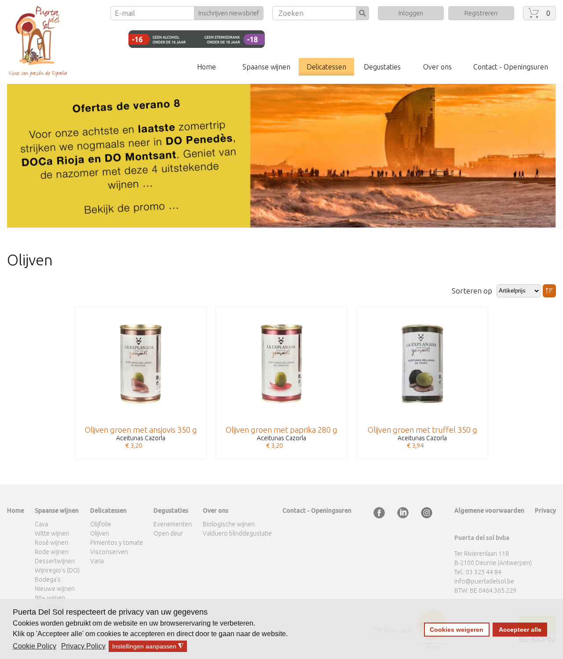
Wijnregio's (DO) (57, 570)
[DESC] (549, 290)
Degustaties (382, 67)
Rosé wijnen (51, 542)
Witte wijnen (52, 533)
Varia (97, 561)
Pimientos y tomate (116, 542)
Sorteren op (472, 290)
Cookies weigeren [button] (456, 629)
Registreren (480, 13)
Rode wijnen (52, 551)
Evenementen (173, 524)
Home (206, 67)
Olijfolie (100, 524)
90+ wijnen (50, 597)
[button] (35, 646)
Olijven (99, 533)
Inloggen (410, 13)
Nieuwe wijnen (55, 588)
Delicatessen (326, 67)
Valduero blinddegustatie (237, 533)
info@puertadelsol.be (484, 581)
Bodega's (48, 579)
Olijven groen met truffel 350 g (422, 429)
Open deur (168, 533)
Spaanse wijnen (266, 67)
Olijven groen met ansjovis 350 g (141, 429)
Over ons (437, 67)
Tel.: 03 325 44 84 (477, 572)
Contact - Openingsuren (510, 67)
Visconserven (109, 551)
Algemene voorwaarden (489, 510)
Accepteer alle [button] (520, 629)
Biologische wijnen (229, 524)
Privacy (545, 510)
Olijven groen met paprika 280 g (281, 429)
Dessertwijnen (55, 561)
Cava (41, 524)
